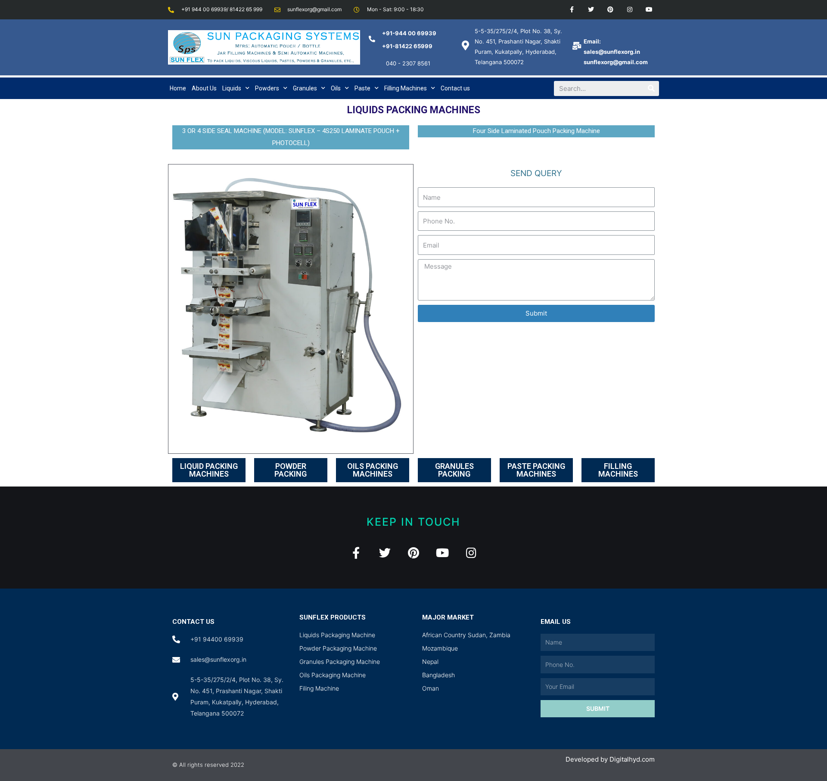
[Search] (651, 88)
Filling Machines (405, 88)
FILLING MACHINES (618, 470)
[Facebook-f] (571, 9)
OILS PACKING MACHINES (372, 470)
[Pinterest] (610, 9)
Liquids (231, 88)
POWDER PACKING (290, 470)
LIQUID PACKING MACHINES (209, 470)
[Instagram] (629, 9)
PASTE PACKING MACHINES (536, 470)
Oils (336, 88)
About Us (204, 88)
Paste (362, 88)
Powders (267, 88)
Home (178, 88)
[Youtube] (649, 9)
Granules (305, 88)
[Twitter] (591, 9)
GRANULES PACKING (454, 470)
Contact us (455, 88)
